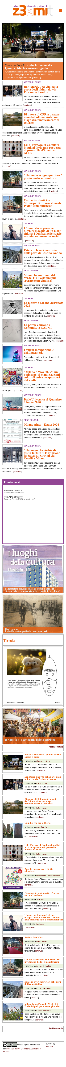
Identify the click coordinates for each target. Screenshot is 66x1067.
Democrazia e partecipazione (48, 876)
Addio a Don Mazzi (34, 937)
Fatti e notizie (41, 783)
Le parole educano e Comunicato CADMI (38, 326)
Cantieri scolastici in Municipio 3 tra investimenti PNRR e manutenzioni (42, 203)
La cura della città (43, 966)
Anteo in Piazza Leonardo (14, 492)
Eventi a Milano (42, 827)
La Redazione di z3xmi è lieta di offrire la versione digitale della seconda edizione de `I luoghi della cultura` (32, 589)
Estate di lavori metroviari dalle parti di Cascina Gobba (43, 251)
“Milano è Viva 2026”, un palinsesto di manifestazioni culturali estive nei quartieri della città (42, 376)
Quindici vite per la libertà (37, 823)
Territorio (40, 899)
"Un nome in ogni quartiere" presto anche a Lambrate (43, 177)
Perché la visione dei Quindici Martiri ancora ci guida (28, 66)
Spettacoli (40, 924)
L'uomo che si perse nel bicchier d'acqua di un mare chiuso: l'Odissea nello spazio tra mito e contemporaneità (43, 232)
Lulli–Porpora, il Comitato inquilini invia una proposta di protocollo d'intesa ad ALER (42, 149)
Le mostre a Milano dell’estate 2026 (43, 304)
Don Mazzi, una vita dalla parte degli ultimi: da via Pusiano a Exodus (41, 89)
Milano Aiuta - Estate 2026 (41, 424)
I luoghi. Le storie (43, 761)
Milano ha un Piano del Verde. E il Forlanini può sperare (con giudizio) (40, 277)
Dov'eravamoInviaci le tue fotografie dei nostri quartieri (26, 630)
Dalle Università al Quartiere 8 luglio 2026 (43, 401)
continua (36, 77)
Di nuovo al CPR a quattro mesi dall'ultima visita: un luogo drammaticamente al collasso (42, 118)
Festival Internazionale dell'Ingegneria (39, 351)
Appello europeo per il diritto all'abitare (39, 870)
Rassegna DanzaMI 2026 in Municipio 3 (19, 499)
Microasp (49, 1047)
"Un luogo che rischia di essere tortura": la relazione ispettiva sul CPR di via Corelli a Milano (42, 454)
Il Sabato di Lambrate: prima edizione (30, 739)
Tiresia (9, 640)
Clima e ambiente (43, 1011)
